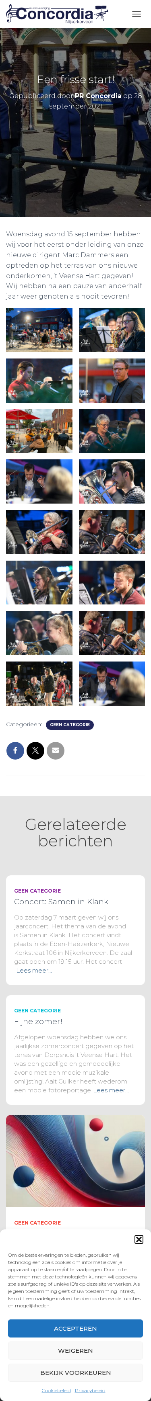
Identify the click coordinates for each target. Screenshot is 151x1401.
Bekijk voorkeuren (75, 1372)
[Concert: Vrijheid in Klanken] (75, 1160)
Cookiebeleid (56, 1390)
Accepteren (75, 1328)
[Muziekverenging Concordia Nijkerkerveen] (60, 14)
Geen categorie (70, 724)
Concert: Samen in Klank (61, 901)
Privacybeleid (90, 1390)
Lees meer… (34, 970)
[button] (139, 1239)
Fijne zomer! (38, 1021)
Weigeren (75, 1350)
